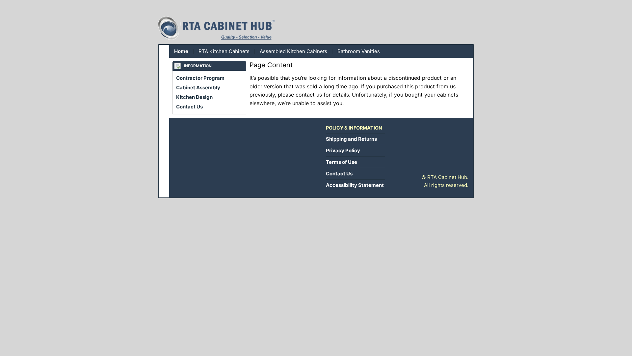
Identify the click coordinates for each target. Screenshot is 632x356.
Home (181, 51)
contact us (309, 94)
